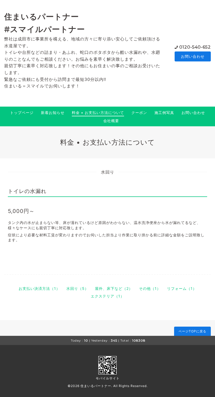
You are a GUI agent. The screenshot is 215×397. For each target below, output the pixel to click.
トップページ (22, 112)
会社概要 (111, 120)
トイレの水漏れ (27, 191)
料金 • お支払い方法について (98, 112)
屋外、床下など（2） (114, 288)
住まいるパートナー (95, 386)
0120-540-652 (195, 47)
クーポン (139, 112)
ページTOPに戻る (192, 331)
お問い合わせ (193, 56)
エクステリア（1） (107, 296)
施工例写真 (164, 112)
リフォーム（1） (182, 288)
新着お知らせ (52, 112)
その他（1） (150, 288)
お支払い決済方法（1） (39, 288)
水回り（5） (77, 288)
